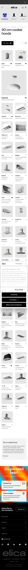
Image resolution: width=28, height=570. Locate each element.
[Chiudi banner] (25, 263)
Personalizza (13, 299)
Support (4, 528)
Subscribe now (21, 509)
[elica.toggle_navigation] (2, 7)
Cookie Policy (12, 561)
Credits (16, 561)
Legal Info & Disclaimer (7, 558)
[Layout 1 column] (22, 43)
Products (4, 522)
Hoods (7, 27)
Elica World (5, 516)
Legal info (4, 533)
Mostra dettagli (19, 289)
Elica (3, 27)
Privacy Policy (22, 558)
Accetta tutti (14, 294)
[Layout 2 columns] (25, 43)
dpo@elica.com (20, 566)
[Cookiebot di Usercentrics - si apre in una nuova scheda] (16, 264)
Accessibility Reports (15, 558)
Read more (5, 455)
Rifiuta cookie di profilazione (14, 305)
